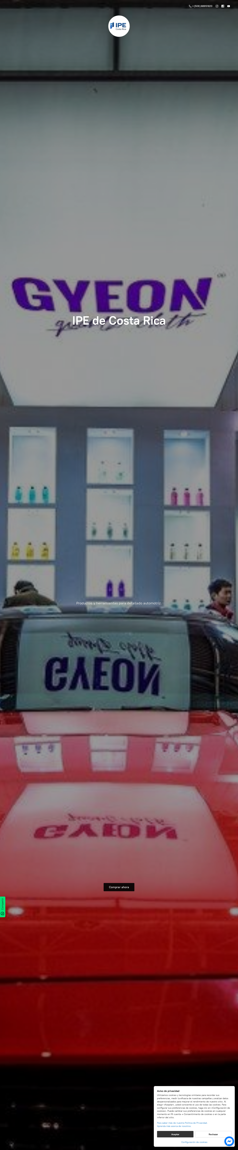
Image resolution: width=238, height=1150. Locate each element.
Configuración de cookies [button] (194, 1142)
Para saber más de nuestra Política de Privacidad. (182, 1123)
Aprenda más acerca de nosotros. (174, 1126)
